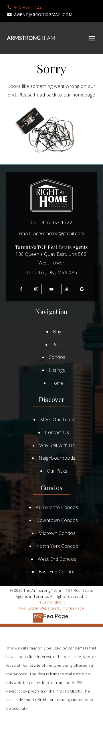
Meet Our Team (57, 419)
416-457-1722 (27, 7)
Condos (57, 357)
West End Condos (57, 559)
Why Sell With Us (57, 445)
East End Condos (57, 571)
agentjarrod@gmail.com (43, 14)
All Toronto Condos (57, 507)
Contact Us (57, 432)
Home (57, 383)
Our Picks (57, 471)
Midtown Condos (57, 533)
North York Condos (57, 546)
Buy (57, 331)
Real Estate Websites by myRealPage (51, 608)
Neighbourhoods (57, 458)
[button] (24, 7)
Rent (57, 344)
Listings (57, 370)
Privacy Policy (49, 602)
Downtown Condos (57, 520)
